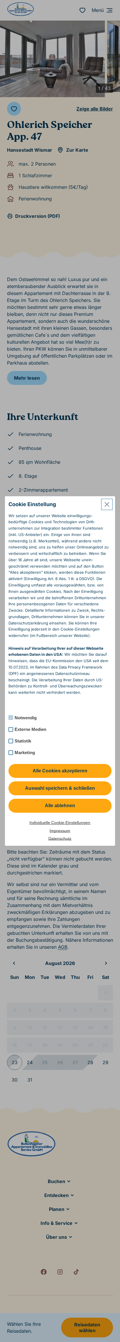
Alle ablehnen (60, 805)
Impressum (60, 830)
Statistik (23, 740)
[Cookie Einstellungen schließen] (107, 504)
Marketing (25, 752)
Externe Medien (30, 729)
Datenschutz (59, 838)
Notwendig (26, 717)
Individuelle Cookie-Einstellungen (59, 822)
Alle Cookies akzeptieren (60, 770)
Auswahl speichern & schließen (60, 788)
